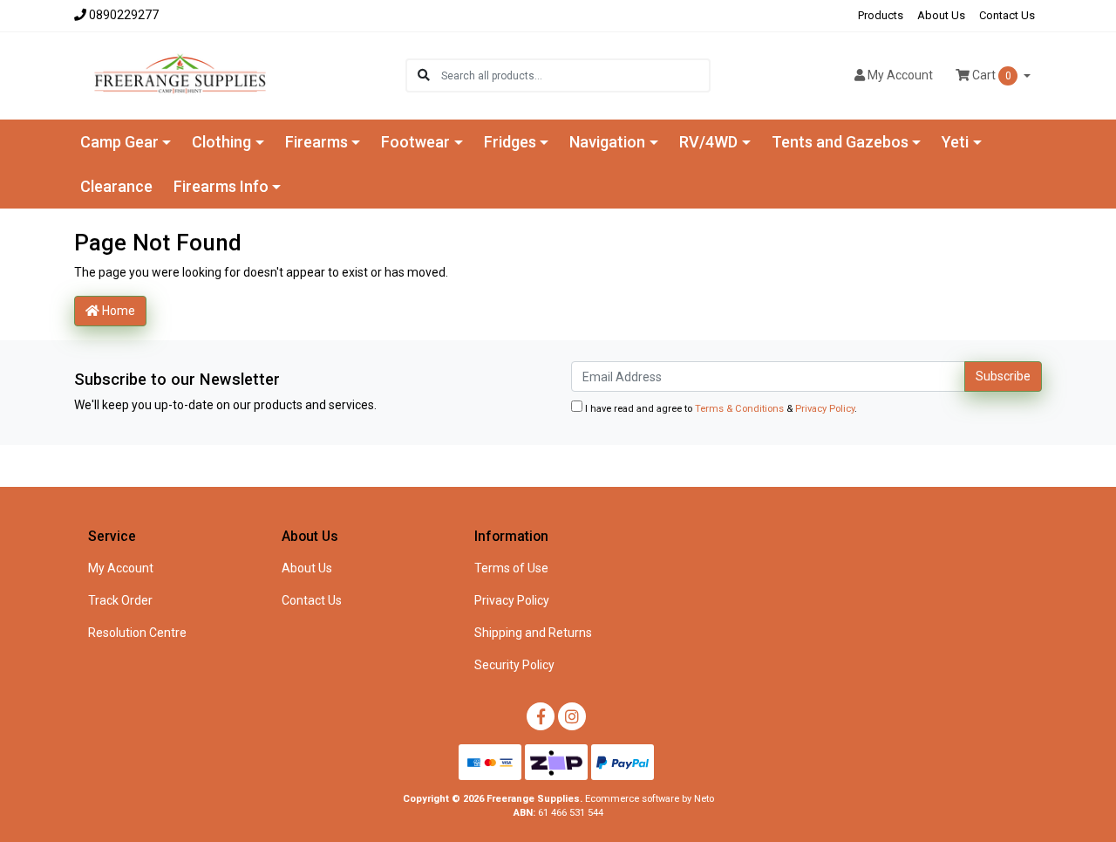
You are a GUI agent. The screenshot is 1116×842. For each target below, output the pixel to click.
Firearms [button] (316, 142)
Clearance (116, 186)
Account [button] (900, 75)
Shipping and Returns (533, 633)
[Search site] (423, 75)
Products (880, 15)
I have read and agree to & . (719, 408)
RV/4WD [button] (708, 142)
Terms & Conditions (739, 408)
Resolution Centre (137, 633)
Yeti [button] (955, 142)
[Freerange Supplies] (180, 74)
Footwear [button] (415, 142)
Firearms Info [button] (221, 186)
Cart (990, 75)
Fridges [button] (510, 142)
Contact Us (1007, 15)
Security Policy (514, 665)
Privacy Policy (824, 408)
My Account (120, 568)
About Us (941, 15)
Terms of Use (511, 568)
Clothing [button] (221, 142)
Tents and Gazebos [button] (840, 142)
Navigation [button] (607, 142)
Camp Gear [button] (119, 142)
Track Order (120, 600)
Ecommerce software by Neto (649, 798)
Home (117, 311)
